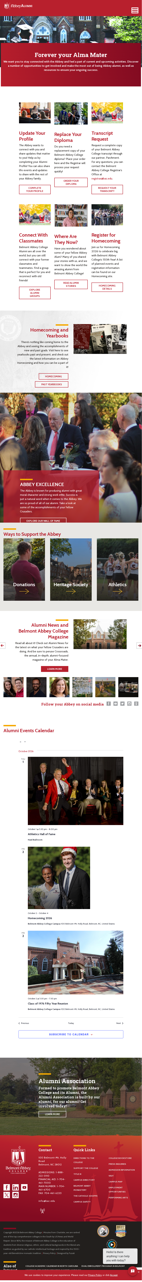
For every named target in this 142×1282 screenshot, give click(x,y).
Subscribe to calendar (69, 1034)
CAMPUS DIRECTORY (84, 1180)
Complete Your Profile (34, 189)
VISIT (111, 1175)
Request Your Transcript (107, 189)
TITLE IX (77, 1174)
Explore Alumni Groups (34, 293)
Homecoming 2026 (40, 918)
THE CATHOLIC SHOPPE (86, 1196)
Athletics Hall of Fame (41, 834)
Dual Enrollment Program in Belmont (103, 1266)
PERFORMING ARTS (118, 1197)
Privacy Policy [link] (95, 1275)
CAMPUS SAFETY (82, 1201)
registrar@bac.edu (101, 178)
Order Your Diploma (71, 182)
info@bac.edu (47, 1200)
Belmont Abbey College (18, 6)
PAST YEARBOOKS (51, 384)
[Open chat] (133, 1271)
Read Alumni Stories (71, 284)
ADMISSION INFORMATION (122, 1170)
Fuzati (72, 1253)
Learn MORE (54, 669)
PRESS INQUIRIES (117, 1164)
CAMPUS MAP (115, 1181)
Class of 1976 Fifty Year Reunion (48, 1003)
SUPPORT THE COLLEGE (86, 1168)
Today (71, 1023)
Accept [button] (114, 1275)
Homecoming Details (107, 287)
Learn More (52, 1114)
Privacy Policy (49, 1253)
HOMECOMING (53, 376)
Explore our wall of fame (43, 520)
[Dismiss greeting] (135, 1251)
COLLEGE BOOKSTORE (120, 1158)
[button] (139, 1272)
